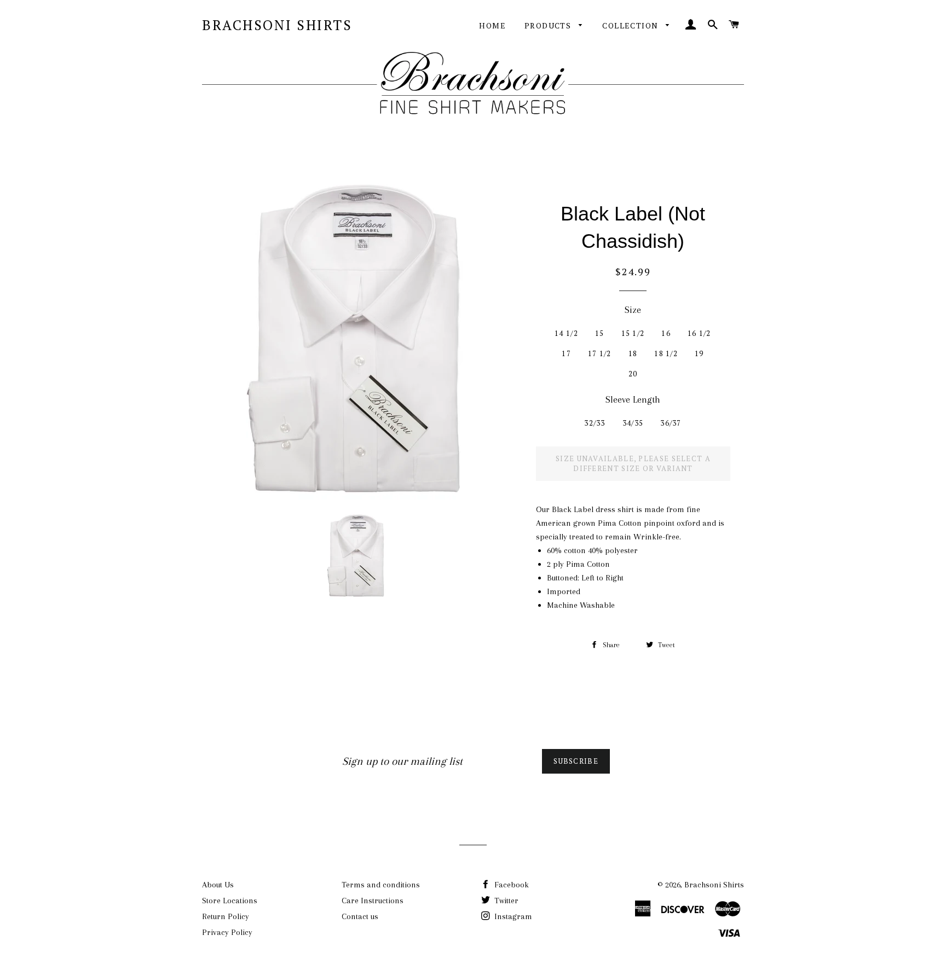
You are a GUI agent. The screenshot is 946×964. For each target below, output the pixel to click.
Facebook (510, 885)
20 (633, 374)
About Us (218, 885)
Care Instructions (372, 900)
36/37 (671, 423)
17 (566, 353)
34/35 (633, 423)
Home (492, 25)
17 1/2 (600, 353)
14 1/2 (566, 333)
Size (633, 309)
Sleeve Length (632, 399)
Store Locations (229, 900)
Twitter (505, 900)
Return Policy (225, 916)
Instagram (512, 916)
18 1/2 (666, 353)
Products (549, 25)
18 (633, 353)
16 (666, 333)
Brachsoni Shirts (277, 25)
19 (699, 353)
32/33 (594, 423)
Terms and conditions (381, 885)
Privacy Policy (227, 932)
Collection (631, 25)
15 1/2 (633, 333)
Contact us (360, 916)
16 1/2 (699, 333)
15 (599, 333)
